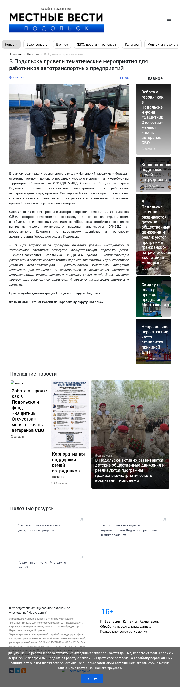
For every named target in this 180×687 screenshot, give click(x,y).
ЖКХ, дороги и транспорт (96, 44)
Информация (110, 621)
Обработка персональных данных (125, 626)
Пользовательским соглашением (110, 663)
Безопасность (36, 44)
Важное (62, 44)
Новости (11, 44)
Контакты (130, 621)
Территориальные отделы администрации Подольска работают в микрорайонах (129, 530)
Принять (91, 679)
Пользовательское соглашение (123, 631)
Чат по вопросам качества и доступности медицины (39, 527)
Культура (132, 44)
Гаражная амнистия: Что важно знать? (42, 564)
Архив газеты (150, 621)
